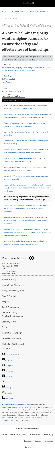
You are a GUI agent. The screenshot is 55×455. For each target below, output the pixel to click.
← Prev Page (7, 76)
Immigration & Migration (13, 290)
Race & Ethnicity (9, 296)
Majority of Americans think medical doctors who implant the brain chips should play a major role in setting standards (26, 208)
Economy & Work (9, 321)
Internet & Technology (12, 332)
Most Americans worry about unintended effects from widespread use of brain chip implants (25, 168)
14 (15, 79)
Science (5, 327)
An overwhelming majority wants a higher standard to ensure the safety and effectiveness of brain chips (26, 198)
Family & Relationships (12, 316)
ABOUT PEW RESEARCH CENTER (14, 404)
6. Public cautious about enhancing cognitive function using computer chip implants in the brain (27, 25)
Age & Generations (10, 307)
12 (12, 79)
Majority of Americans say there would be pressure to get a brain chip (27, 133)
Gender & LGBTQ (9, 312)
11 (10, 79)
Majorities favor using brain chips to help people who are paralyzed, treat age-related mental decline (26, 242)
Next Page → (7, 82)
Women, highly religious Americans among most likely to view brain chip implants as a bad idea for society (26, 151)
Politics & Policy (9, 279)
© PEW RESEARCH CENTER (13, 91)
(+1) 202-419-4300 (9, 271)
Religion (5, 301)
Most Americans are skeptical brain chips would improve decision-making (26, 142)
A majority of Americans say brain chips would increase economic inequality (26, 177)
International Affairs (11, 284)
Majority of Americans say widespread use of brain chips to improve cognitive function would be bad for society (27, 116)
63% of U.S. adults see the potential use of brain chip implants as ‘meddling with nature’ (25, 160)
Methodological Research (13, 343)
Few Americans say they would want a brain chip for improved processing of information (24, 124)
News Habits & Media (11, 338)
